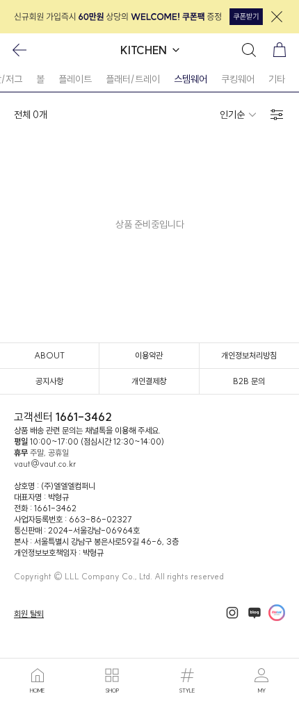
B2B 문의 (249, 381)
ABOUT (49, 355)
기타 (276, 79)
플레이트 (75, 79)
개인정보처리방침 (249, 355)
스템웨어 (190, 79)
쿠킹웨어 (237, 79)
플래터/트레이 (133, 79)
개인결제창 (148, 381)
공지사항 (49, 381)
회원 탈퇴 (29, 614)
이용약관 (149, 355)
